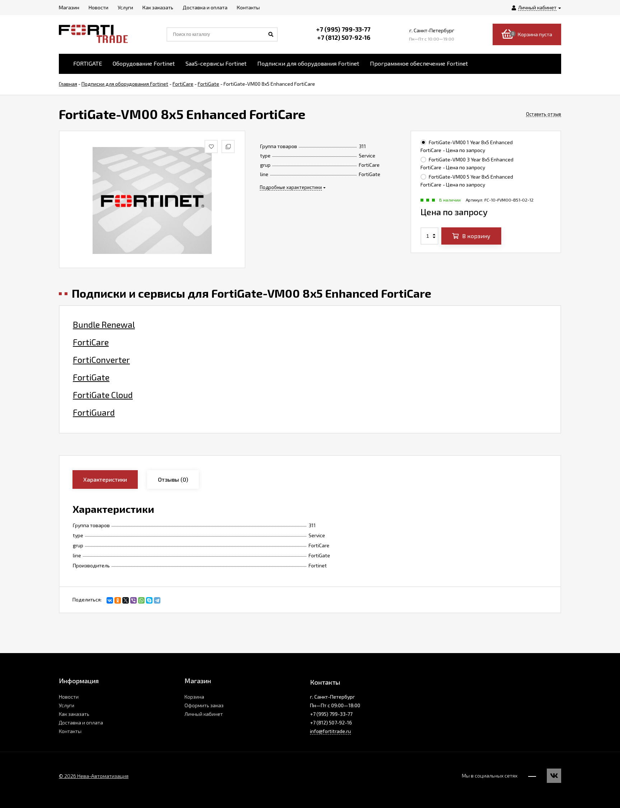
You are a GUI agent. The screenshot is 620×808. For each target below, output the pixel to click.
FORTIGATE (87, 63)
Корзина (194, 697)
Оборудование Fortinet (144, 63)
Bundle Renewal (104, 324)
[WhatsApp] (141, 600)
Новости (69, 697)
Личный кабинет (203, 714)
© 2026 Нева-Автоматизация (93, 776)
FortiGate (91, 377)
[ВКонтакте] (110, 600)
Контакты (70, 731)
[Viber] (133, 600)
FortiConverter (101, 359)
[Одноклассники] (117, 600)
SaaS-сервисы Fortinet (215, 63)
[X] (125, 600)
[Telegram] (157, 600)
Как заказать (74, 714)
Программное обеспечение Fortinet (419, 63)
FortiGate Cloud (103, 395)
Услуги (66, 705)
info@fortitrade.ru (330, 731)
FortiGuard (94, 412)
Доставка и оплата (81, 722)
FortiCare (91, 342)
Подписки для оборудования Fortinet (308, 63)
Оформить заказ (204, 705)
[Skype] (149, 600)
